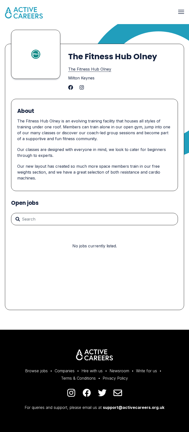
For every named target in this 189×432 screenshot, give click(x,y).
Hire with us (92, 370)
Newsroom (119, 370)
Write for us (146, 370)
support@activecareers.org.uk (133, 407)
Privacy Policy (115, 378)
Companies (65, 370)
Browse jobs (36, 370)
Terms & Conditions (78, 378)
